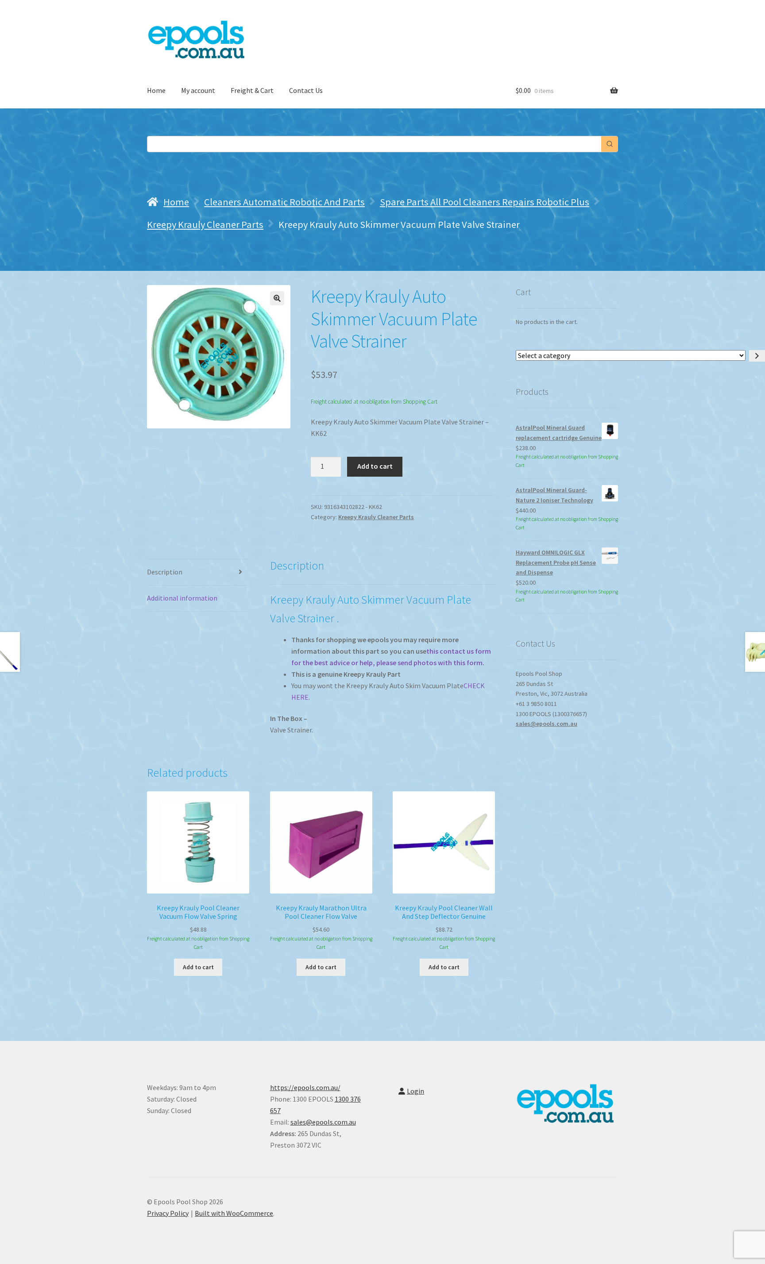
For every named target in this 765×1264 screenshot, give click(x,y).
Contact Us (306, 90)
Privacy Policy (168, 1213)
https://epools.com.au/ (305, 1087)
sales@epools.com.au (546, 724)
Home (156, 90)
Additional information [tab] (182, 597)
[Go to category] (757, 356)
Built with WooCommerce (234, 1213)
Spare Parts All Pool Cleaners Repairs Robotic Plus (484, 202)
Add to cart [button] (198, 967)
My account (198, 90)
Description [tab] (164, 571)
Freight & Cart (252, 90)
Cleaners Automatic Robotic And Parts (284, 202)
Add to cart (375, 466)
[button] (277, 298)
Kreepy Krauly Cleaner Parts (205, 224)
